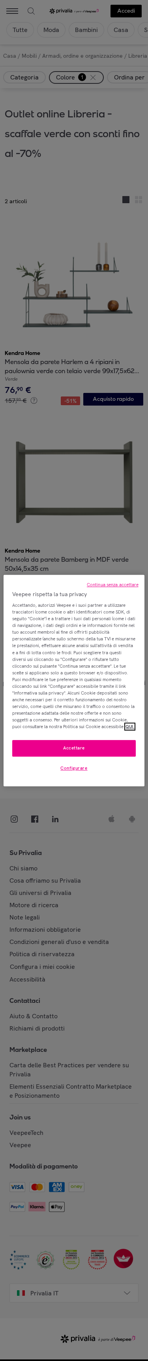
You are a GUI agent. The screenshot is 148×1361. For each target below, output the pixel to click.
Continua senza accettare (113, 584)
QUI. (130, 726)
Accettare (74, 748)
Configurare (73, 768)
